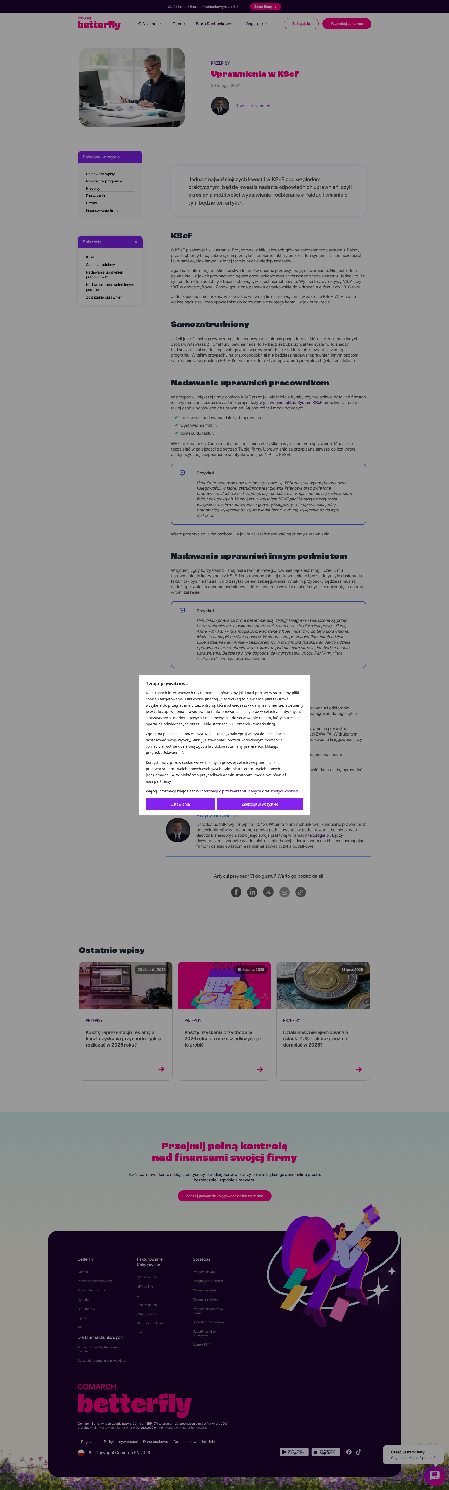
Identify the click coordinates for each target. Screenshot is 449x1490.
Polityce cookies (284, 791)
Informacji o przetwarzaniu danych (230, 791)
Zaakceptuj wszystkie (260, 804)
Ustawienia (180, 804)
